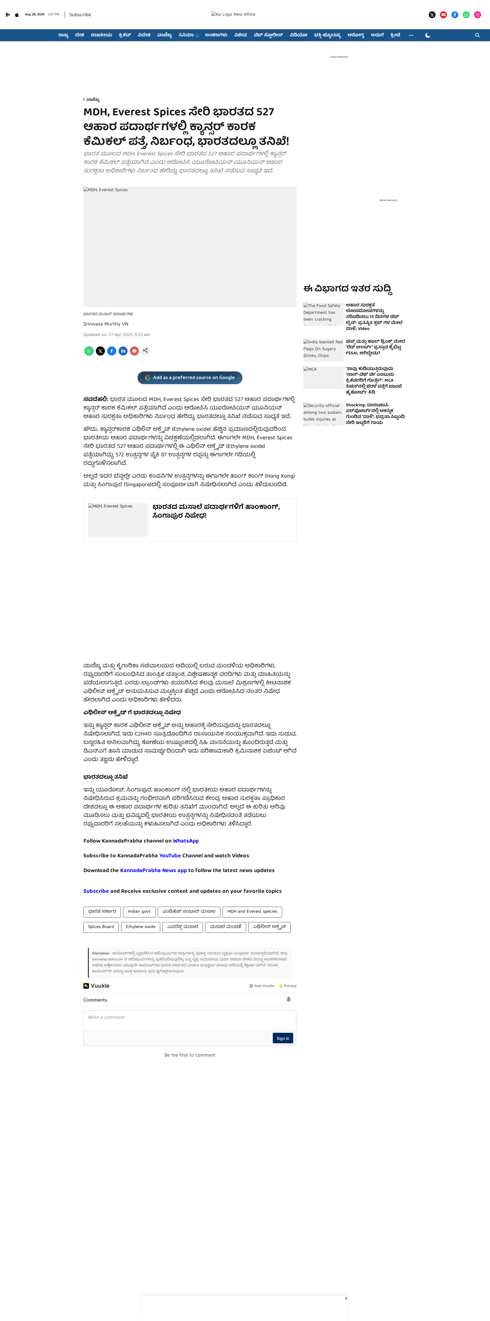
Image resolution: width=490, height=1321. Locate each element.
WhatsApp (186, 841)
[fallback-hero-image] (323, 314)
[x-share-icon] (100, 355)
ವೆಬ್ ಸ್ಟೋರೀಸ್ (268, 35)
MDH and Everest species (252, 912)
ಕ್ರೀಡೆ (395, 35)
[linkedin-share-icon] (123, 355)
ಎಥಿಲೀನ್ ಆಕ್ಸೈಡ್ (269, 927)
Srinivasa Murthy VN (105, 324)
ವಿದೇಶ (144, 35)
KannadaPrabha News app (153, 871)
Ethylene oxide (140, 927)
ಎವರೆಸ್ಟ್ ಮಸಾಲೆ (182, 927)
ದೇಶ (79, 35)
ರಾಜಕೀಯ (101, 35)
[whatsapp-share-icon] (89, 355)
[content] (181, 856)
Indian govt (139, 912)
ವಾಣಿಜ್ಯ (164, 35)
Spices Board (101, 927)
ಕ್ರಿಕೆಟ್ (125, 35)
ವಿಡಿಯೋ (298, 35)
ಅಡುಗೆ (377, 35)
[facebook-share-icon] (111, 355)
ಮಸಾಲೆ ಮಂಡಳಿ (225, 927)
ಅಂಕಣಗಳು (216, 35)
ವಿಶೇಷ (240, 35)
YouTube (170, 856)
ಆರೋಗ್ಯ (356, 35)
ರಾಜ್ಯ (63, 35)
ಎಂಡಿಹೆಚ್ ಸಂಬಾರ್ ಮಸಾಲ (189, 912)
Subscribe (80, 15)
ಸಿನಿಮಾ (186, 35)
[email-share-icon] (134, 355)
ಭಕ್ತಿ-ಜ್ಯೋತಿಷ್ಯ (327, 35)
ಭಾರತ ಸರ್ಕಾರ (102, 912)
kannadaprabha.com (107, 959)
